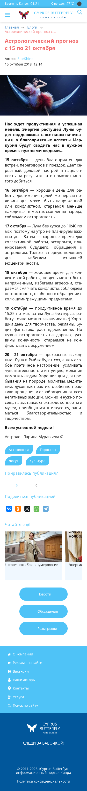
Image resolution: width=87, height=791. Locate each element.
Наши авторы (24, 679)
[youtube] (71, 753)
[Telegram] (46, 509)
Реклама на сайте (27, 662)
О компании (23, 654)
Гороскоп (48, 449)
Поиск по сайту (25, 705)
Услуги (18, 697)
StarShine (25, 58)
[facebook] (16, 753)
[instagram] (27, 753)
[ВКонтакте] (9, 509)
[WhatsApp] (36, 509)
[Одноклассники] (18, 509)
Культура (37, 460)
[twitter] (38, 753)
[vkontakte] (60, 753)
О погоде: (58, 3)
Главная (12, 27)
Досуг (13, 460)
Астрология (19, 449)
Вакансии (21, 671)
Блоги (32, 27)
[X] (27, 509)
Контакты (21, 688)
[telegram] (49, 753)
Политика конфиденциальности (43, 781)
